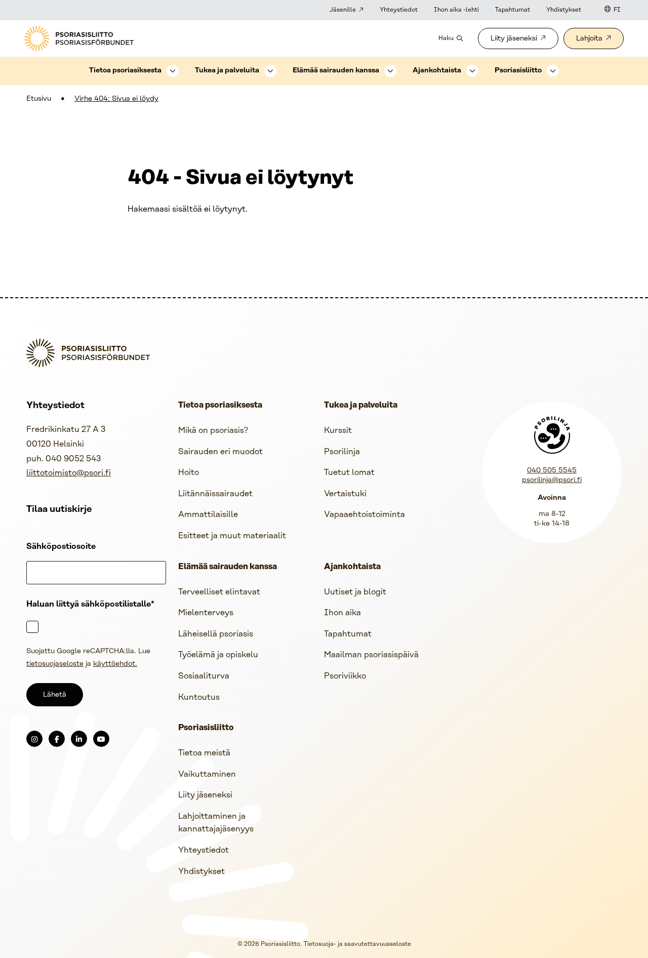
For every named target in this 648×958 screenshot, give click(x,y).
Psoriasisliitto (518, 70)
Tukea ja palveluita (227, 70)
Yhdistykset (563, 10)
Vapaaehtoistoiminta (364, 514)
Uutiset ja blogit (355, 592)
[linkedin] (79, 739)
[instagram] (34, 739)
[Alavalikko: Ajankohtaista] (472, 71)
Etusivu (38, 99)
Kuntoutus (199, 697)
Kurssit (338, 430)
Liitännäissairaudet (215, 494)
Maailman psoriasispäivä (371, 655)
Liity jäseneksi (514, 39)
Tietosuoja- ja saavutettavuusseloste (357, 944)
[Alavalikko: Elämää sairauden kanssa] (390, 71)
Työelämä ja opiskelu (218, 655)
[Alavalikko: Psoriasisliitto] (553, 71)
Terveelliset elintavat (219, 592)
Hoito (188, 472)
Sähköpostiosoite (61, 546)
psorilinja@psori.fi (552, 480)
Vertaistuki (345, 494)
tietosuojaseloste (55, 664)
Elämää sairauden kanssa (336, 70)
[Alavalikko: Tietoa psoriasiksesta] (173, 71)
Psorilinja (342, 452)
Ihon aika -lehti (456, 10)
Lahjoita (589, 39)
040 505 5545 (552, 470)
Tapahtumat (512, 10)
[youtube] (101, 739)
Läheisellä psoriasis (215, 634)
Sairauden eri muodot (220, 452)
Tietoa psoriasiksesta (125, 70)
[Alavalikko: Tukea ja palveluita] (270, 71)
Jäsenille (343, 10)
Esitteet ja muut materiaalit (232, 536)
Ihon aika (342, 613)
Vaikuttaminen (207, 774)
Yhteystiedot (399, 10)
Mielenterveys (205, 613)
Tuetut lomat (349, 472)
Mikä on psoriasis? (213, 430)
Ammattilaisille (208, 514)
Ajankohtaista (437, 70)
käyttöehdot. (115, 664)
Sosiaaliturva (203, 676)
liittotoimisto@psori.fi (68, 473)
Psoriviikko (345, 676)
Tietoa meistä (204, 753)
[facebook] (57, 739)
